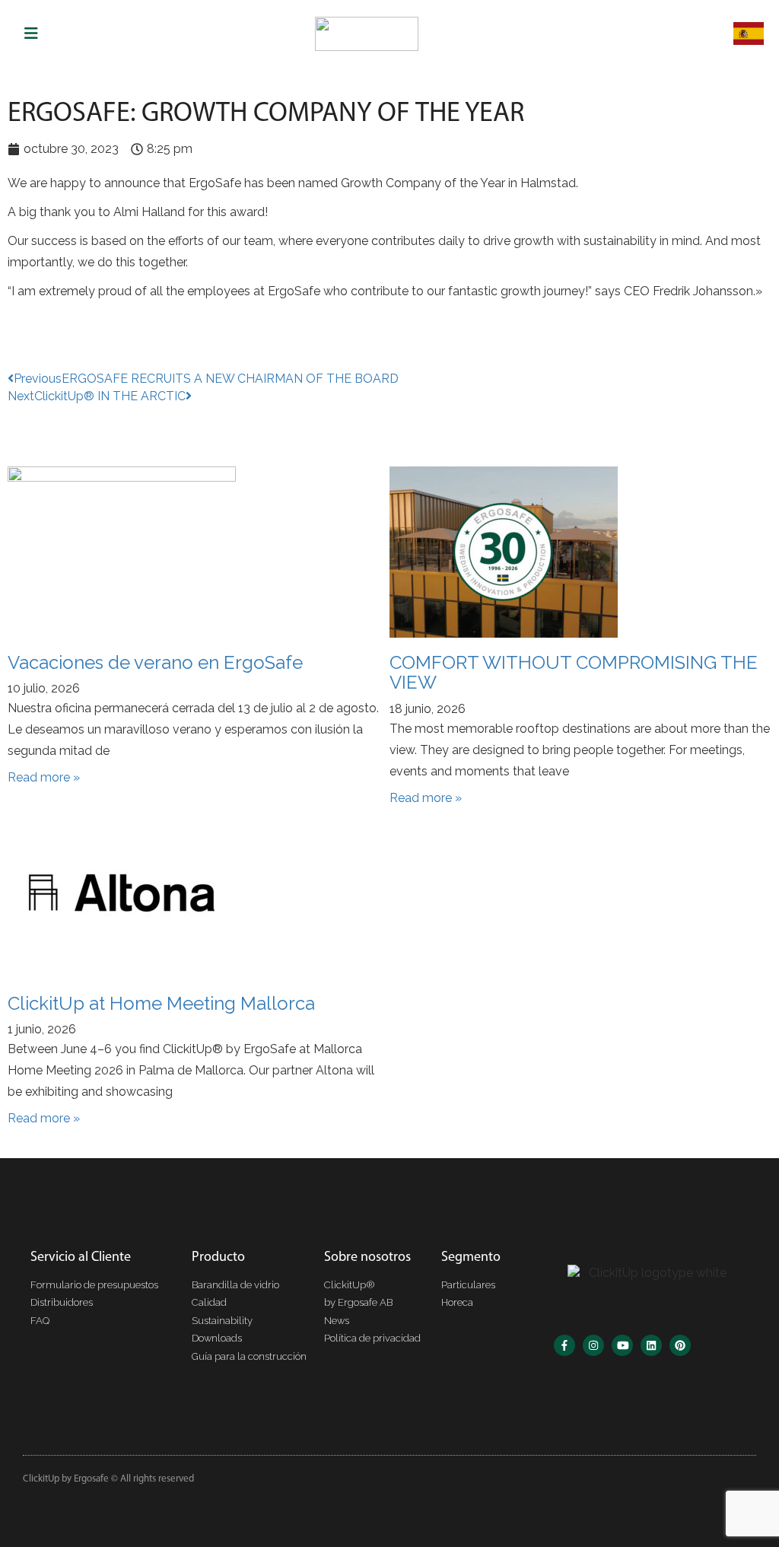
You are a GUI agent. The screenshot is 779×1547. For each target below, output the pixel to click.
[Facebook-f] (564, 1345)
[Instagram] (593, 1345)
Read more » (44, 777)
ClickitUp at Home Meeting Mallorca (161, 1003)
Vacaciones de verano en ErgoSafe (155, 662)
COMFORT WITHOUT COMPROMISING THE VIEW (574, 672)
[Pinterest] (680, 1345)
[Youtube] (622, 1345)
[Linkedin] (651, 1345)
